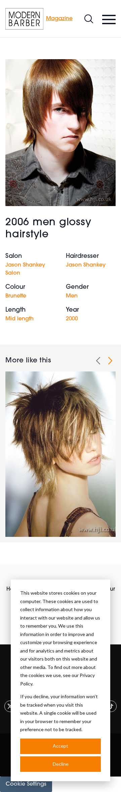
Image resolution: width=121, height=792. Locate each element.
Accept (60, 746)
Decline (61, 764)
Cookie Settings (26, 784)
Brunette (15, 296)
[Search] (88, 18)
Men (72, 296)
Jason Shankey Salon (25, 269)
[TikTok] (111, 706)
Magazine (59, 19)
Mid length (19, 319)
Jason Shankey (86, 265)
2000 (72, 319)
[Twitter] (10, 706)
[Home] (24, 19)
